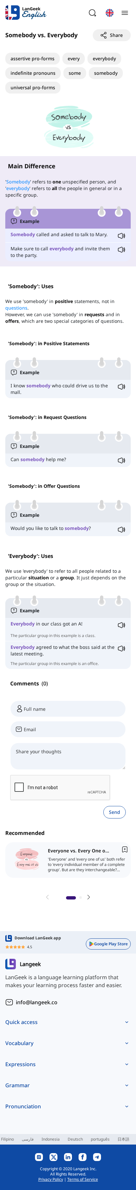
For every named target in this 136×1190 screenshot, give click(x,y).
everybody (17, 188)
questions (16, 308)
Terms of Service (82, 1179)
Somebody (18, 182)
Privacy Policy (50, 1179)
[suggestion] (69, 860)
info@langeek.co (36, 1002)
